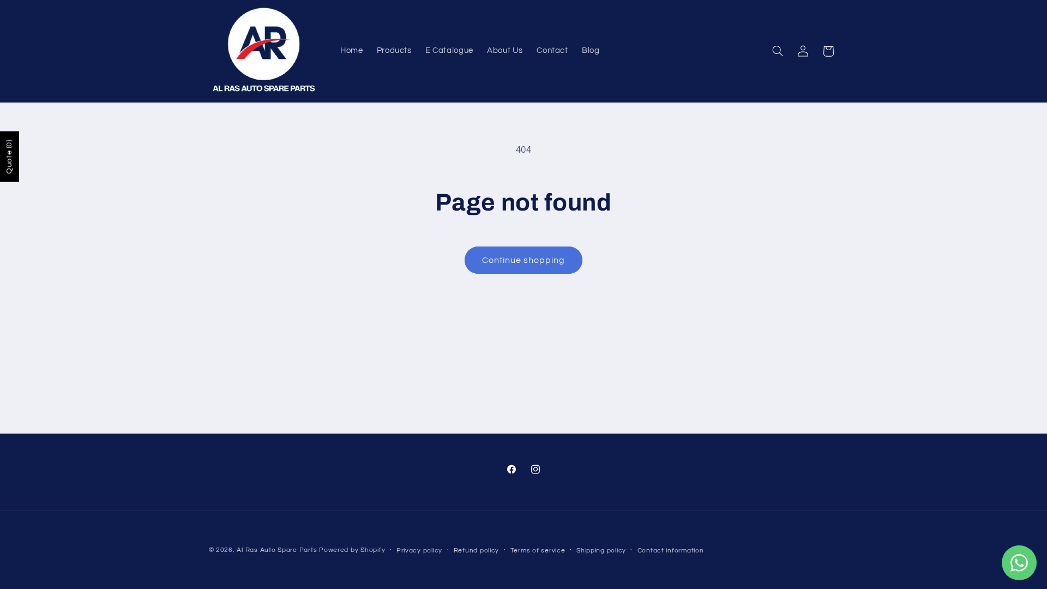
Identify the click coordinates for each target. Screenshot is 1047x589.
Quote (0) (9, 157)
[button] (777, 51)
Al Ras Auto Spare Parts (277, 550)
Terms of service (537, 551)
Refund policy (477, 551)
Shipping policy (601, 551)
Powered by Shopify (352, 550)
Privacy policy (419, 551)
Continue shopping (523, 260)
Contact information (670, 551)
